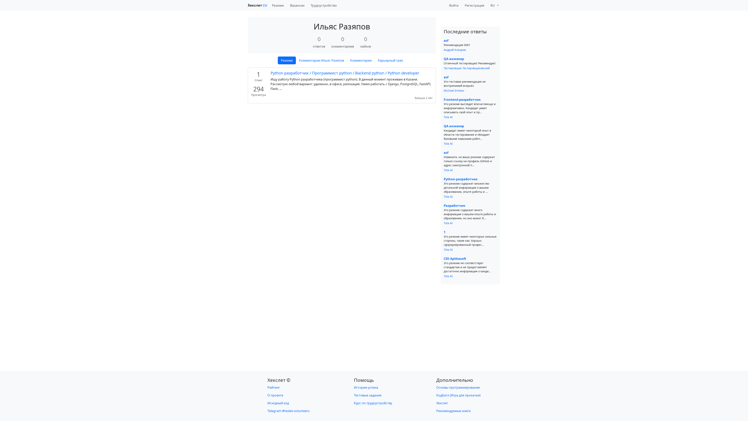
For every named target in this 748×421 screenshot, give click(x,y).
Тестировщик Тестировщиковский (467, 68)
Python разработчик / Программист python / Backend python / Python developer (345, 73)
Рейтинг (273, 387)
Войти (454, 5)
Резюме (278, 5)
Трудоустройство (324, 5)
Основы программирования (458, 387)
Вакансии (297, 5)
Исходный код (278, 403)
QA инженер (454, 59)
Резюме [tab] (287, 60)
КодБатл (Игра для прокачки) (458, 395)
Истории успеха (366, 387)
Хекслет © (278, 380)
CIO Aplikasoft (455, 258)
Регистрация (474, 5)
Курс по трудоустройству (373, 403)
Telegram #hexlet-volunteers (288, 411)
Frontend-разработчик (462, 99)
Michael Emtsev (454, 90)
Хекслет (442, 403)
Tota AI (448, 117)
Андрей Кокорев (455, 50)
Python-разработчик (461, 179)
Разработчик (454, 205)
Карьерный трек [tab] (390, 60)
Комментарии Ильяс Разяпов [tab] (321, 60)
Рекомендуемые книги (453, 411)
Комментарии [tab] (361, 60)
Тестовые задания (367, 395)
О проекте (275, 395)
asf (446, 40)
